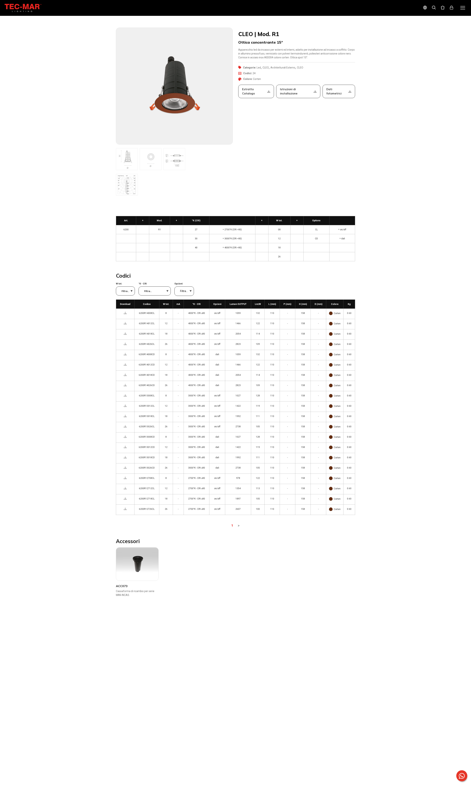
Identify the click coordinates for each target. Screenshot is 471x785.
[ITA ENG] (423, 8)
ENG (420, 20)
